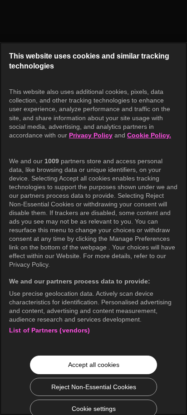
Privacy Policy (91, 135)
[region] (93, 228)
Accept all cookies (93, 364)
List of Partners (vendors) (49, 330)
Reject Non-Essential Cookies (93, 387)
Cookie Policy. (149, 135)
